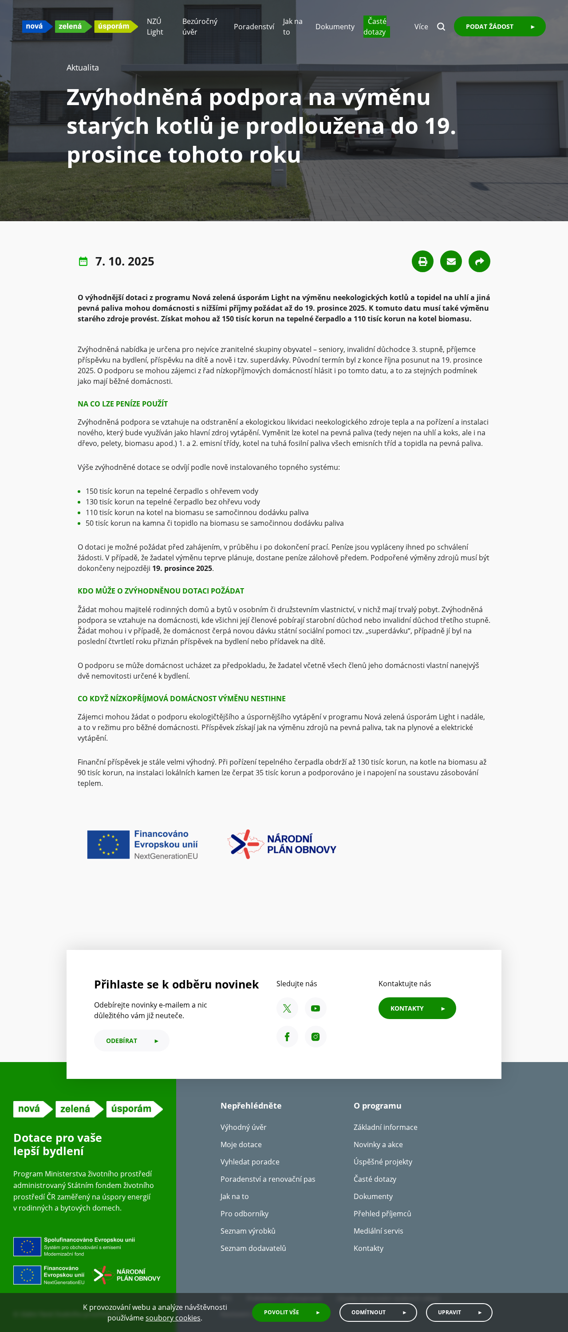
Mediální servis (378, 1231)
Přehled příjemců (382, 1214)
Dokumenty (335, 26)
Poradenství (254, 26)
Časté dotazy (375, 26)
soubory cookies (173, 1318)
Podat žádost (489, 26)
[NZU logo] (80, 26)
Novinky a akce (378, 1144)
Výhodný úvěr (244, 1127)
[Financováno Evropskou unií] (88, 1262)
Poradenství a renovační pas (268, 1179)
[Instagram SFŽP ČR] (316, 1036)
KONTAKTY (407, 1008)
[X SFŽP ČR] (287, 1008)
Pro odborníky (244, 1214)
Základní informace (386, 1127)
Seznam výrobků (248, 1231)
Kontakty (368, 1248)
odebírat (121, 1040)
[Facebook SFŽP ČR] (287, 1036)
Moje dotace (241, 1144)
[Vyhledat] (441, 27)
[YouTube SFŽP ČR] (316, 1008)
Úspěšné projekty (383, 1162)
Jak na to (235, 1196)
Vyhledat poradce (250, 1162)
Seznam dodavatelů (253, 1248)
